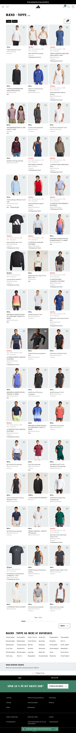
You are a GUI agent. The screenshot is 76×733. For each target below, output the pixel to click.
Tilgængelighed (53, 721)
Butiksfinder (31, 707)
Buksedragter (10, 641)
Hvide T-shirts (32, 637)
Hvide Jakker (65, 645)
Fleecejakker (65, 637)
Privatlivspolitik (10, 721)
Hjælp (8, 707)
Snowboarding (21, 645)
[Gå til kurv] (73, 7)
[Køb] (38, 7)
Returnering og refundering (36, 697)
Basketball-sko (64, 649)
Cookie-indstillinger (12, 717)
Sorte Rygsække (53, 652)
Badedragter (21, 641)
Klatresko (53, 656)
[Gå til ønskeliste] (7, 7)
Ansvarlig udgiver (33, 702)
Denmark (40, 730)
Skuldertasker (43, 656)
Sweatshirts (21, 648)
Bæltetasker (10, 645)
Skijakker (42, 645)
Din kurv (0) (54, 677)
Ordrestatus (52, 697)
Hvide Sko (42, 637)
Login (19, 677)
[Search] (68, 7)
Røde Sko (42, 652)
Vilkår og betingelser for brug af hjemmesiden (37, 722)
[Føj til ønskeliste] (23, 28)
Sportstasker (21, 637)
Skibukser (42, 648)
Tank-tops (9, 656)
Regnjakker (31, 656)
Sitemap (8, 702)
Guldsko (30, 648)
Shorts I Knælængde (21, 656)
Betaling (51, 702)
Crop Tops (9, 648)
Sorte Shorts (65, 652)
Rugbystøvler (54, 637)
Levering (8, 697)
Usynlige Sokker (30, 652)
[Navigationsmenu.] (3, 7)
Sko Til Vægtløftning (65, 641)
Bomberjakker (10, 652)
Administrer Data (33, 717)
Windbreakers (21, 652)
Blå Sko (30, 645)
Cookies (51, 717)
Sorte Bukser (32, 641)
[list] (35, 21)
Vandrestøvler (54, 648)
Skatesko (53, 641)
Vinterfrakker (10, 637)
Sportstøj (42, 641)
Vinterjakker (54, 645)
